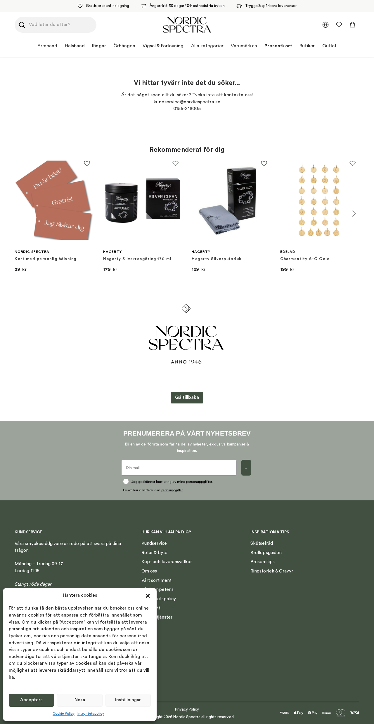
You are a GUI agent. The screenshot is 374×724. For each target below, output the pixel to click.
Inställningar (128, 700)
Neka (80, 700)
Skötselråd (261, 543)
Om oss (149, 571)
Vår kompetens (157, 589)
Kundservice (154, 543)
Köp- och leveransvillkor (166, 561)
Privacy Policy (187, 709)
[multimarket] (325, 25)
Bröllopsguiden (266, 552)
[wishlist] (339, 25)
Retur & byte (154, 552)
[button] (148, 596)
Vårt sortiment (156, 580)
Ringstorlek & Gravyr (271, 571)
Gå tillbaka (187, 397)
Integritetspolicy (90, 713)
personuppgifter (172, 490)
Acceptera (31, 700)
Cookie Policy (64, 713)
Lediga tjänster (156, 617)
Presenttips (262, 561)
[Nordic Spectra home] (187, 25)
